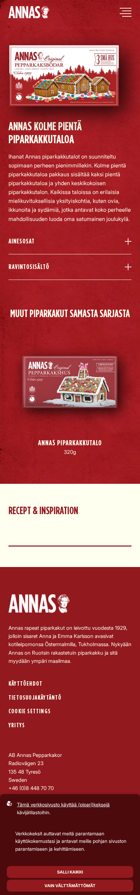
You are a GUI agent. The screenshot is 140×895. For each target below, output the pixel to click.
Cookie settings (29, 711)
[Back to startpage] (28, 12)
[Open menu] (126, 12)
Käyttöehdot (25, 684)
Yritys (16, 725)
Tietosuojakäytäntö (35, 698)
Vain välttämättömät (70, 885)
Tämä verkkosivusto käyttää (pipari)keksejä (63, 804)
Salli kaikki (70, 872)
